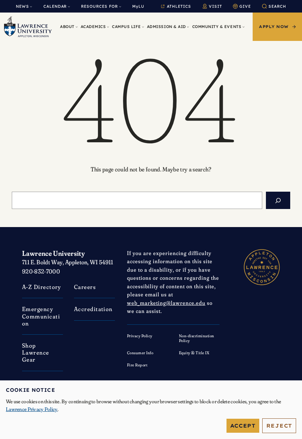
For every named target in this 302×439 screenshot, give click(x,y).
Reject (279, 425)
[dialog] (151, 409)
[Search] (278, 200)
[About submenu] (77, 26)
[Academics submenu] (108, 26)
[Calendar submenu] (69, 6)
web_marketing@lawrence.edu (166, 302)
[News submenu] (31, 6)
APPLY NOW (274, 26)
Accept (243, 425)
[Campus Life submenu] (143, 26)
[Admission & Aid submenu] (188, 26)
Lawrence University (53, 253)
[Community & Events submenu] (243, 26)
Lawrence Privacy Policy (31, 409)
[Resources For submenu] (120, 6)
